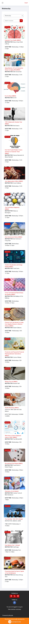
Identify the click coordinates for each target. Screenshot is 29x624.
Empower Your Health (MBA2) (13, 40)
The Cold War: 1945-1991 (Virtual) (14, 519)
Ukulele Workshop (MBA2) (12, 407)
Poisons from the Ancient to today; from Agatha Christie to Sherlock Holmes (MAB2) (14, 324)
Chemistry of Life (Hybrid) (11, 491)
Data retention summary (14, 609)
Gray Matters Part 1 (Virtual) (12, 545)
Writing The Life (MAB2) (11, 381)
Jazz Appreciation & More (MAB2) (14, 181)
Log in (26, 2)
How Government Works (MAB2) (13, 237)
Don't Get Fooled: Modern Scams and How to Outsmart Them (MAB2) (13, 151)
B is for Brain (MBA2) (10, 96)
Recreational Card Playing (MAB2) (14, 463)
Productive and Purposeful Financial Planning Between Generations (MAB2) (14, 353)
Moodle (11, 615)
